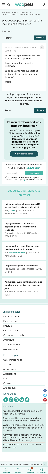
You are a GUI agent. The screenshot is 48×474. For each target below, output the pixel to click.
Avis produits (10, 387)
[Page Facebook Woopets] (5, 399)
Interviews (8, 339)
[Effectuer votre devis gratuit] (24, 138)
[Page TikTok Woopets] (27, 399)
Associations (9, 373)
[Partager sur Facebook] (45, 390)
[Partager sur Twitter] (45, 395)
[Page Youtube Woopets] (21, 399)
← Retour (7, 37)
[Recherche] (8, 4)
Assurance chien (11, 344)
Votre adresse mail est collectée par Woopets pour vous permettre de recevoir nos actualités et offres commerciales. (24, 179)
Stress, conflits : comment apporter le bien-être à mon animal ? (22, 419)
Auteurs (7, 364)
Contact (7, 383)
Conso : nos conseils (13, 335)
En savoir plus (29, 181)
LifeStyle (7, 325)
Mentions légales (21, 464)
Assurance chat (11, 349)
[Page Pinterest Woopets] (11, 399)
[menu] (4, 4)
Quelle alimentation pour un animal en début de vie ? (22, 412)
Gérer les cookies (39, 464)
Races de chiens (11, 316)
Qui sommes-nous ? (13, 359)
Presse (6, 378)
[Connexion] (44, 4)
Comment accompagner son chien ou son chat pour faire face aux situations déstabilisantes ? (22, 437)
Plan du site (6, 464)
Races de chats (10, 321)
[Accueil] (24, 4)
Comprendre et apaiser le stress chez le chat (23, 446)
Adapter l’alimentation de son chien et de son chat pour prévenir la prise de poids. (24, 428)
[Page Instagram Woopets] (16, 399)
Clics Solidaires (10, 330)
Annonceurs (9, 369)
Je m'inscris (34, 173)
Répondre (39, 37)
